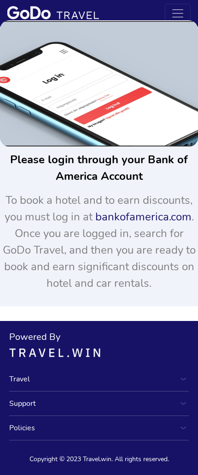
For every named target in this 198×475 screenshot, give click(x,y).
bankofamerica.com (143, 216)
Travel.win (97, 459)
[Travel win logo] (99, 352)
